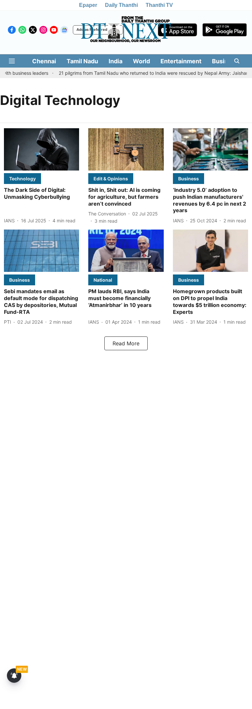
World (141, 61)
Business (225, 61)
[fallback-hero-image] (41, 149)
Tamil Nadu (82, 61)
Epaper (88, 5)
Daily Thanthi (121, 5)
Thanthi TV (159, 5)
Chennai (44, 61)
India (115, 61)
